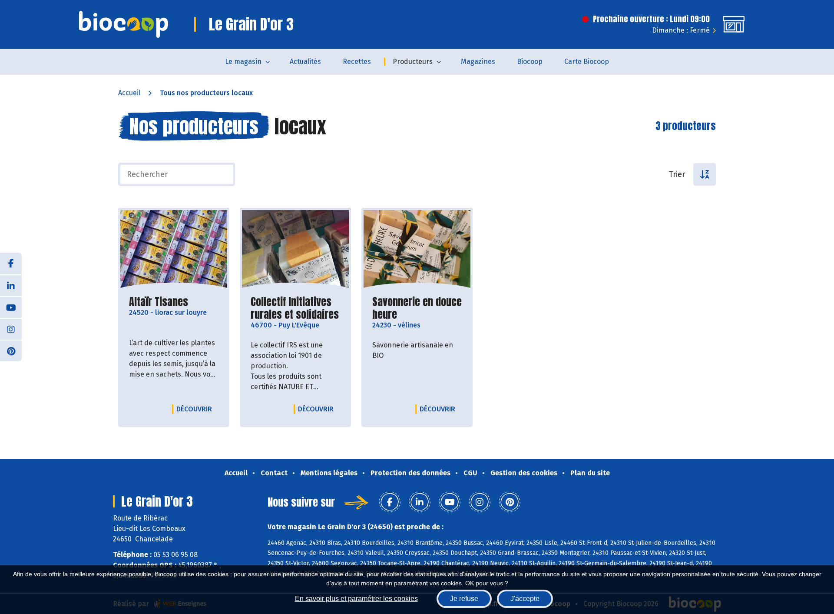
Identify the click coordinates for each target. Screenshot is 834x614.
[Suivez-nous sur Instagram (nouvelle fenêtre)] (11, 329)
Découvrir (196, 408)
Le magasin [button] (243, 61)
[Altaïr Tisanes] (173, 249)
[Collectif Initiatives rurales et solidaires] (295, 249)
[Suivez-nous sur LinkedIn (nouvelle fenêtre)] (11, 285)
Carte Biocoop (586, 61)
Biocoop (530, 61)
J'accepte (524, 598)
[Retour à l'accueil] (123, 24)
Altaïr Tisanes (158, 302)
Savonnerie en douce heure (417, 308)
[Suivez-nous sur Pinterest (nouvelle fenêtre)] (11, 350)
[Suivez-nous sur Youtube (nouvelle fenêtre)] (11, 307)
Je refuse (464, 598)
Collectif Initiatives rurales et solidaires (295, 308)
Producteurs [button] (413, 61)
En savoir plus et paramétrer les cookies (356, 598)
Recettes (357, 61)
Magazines (478, 61)
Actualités (305, 61)
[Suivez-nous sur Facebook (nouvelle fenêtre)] (11, 263)
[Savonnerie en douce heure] (417, 249)
